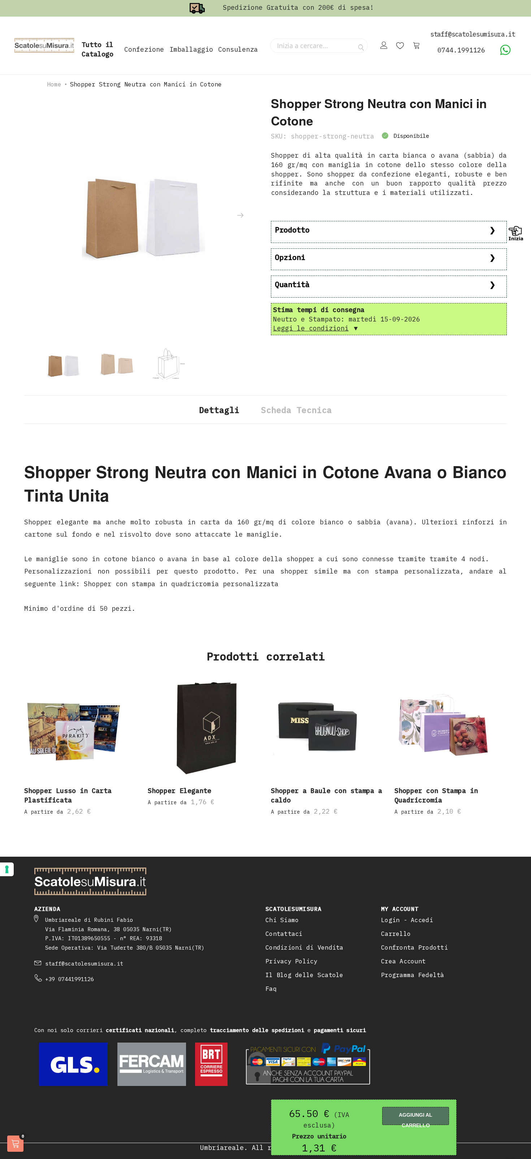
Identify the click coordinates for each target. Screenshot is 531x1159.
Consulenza (238, 49)
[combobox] (319, 45)
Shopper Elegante (179, 791)
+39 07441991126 (69, 979)
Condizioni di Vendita (305, 947)
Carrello (396, 934)
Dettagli (219, 410)
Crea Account (403, 961)
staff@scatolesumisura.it (84, 963)
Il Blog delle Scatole (305, 975)
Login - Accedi (407, 920)
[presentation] (240, 215)
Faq (271, 989)
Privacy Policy (292, 961)
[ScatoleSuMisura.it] (44, 45)
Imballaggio (191, 49)
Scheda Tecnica (296, 410)
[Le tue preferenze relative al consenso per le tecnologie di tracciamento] (7, 869)
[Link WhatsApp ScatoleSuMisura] (505, 53)
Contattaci (284, 934)
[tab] (219, 409)
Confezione (144, 49)
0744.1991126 (461, 50)
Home (54, 84)
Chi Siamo (282, 920)
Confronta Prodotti (414, 947)
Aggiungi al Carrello (415, 1118)
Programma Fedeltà (412, 975)
